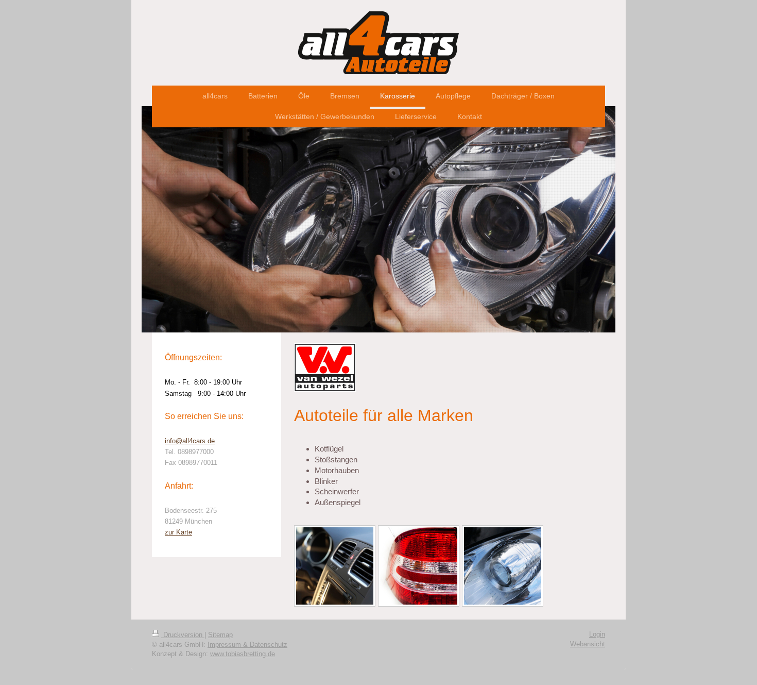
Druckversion (182, 635)
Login (597, 634)
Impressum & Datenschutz (247, 644)
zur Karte (178, 532)
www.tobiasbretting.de (242, 654)
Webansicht (587, 644)
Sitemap (220, 635)
